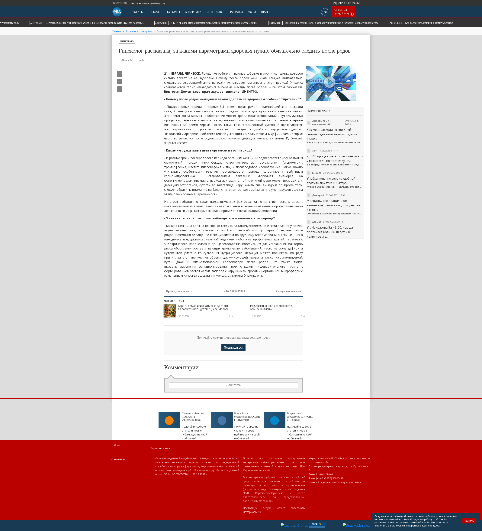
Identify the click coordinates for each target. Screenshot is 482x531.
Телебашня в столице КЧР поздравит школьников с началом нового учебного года (302, 22)
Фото (252, 12)
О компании (118, 459)
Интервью (214, 12)
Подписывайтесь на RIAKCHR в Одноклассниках (193, 416)
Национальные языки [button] (346, 3)
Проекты (136, 12)
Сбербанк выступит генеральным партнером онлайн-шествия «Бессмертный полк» (335, 213)
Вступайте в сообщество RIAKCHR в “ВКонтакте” (247, 416)
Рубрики (236, 12)
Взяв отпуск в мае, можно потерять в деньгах (335, 142)
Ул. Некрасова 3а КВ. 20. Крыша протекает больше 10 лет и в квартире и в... (330, 232)
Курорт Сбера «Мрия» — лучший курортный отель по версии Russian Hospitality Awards (335, 186)
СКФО (155, 12)
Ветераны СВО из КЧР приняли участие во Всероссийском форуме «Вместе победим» (65, 22)
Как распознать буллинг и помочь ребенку (399, 22)
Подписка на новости (160, 448)
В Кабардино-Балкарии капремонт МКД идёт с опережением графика (335, 164)
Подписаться (233, 347)
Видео (266, 12)
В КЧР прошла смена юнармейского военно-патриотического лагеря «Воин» (184, 22)
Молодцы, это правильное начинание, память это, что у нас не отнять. (333, 205)
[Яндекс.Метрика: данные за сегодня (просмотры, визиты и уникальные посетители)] (357, 525)
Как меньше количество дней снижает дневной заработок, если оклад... (332, 134)
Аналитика (193, 12)
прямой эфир (342, 11)
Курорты (173, 12)
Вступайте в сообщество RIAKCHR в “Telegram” (300, 416)
